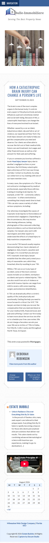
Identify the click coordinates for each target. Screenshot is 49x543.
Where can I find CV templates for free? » (34, 377)
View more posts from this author (22, 364)
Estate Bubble (19, 406)
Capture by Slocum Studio (28, 536)
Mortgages (35, 341)
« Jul (8, 509)
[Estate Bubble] (24, 14)
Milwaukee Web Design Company (21, 523)
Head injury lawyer (19, 161)
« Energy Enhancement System (14, 377)
